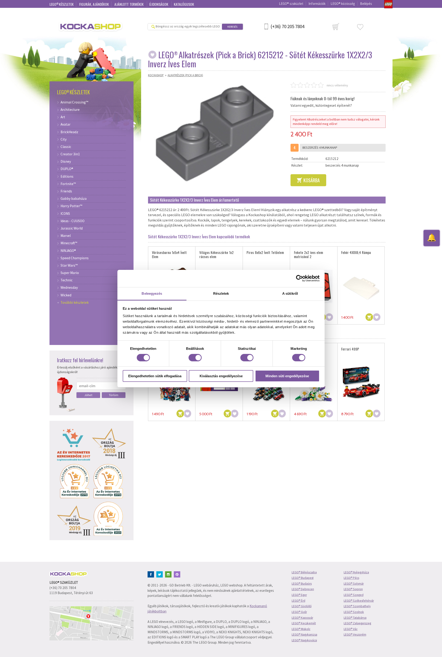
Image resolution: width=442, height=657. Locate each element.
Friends (66, 191)
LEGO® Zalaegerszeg (357, 623)
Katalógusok (184, 4)
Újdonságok (159, 4)
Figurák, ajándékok (94, 4)
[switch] (195, 357)
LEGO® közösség (343, 3)
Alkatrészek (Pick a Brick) (185, 75)
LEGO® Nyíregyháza (356, 572)
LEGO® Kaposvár (302, 618)
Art (63, 117)
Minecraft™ (69, 243)
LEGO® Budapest (303, 578)
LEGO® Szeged (353, 595)
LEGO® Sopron (353, 589)
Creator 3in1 (70, 154)
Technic (67, 280)
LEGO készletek (61, 4)
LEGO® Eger (299, 595)
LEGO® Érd (298, 601)
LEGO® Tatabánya (355, 618)
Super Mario (70, 273)
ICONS (65, 214)
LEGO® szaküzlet (291, 3)
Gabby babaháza (74, 199)
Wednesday (69, 288)
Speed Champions (75, 258)
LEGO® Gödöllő (301, 606)
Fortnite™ (68, 184)
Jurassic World (72, 228)
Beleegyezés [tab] (152, 293)
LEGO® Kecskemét (304, 623)
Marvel (66, 236)
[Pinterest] (178, 574)
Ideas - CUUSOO (72, 221)
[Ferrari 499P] (361, 383)
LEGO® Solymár (354, 584)
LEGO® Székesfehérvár (359, 601)
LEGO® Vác (351, 629)
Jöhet (88, 395)
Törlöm (113, 395)
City (64, 139)
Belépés (366, 3)
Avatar (65, 124)
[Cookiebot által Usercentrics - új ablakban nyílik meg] (299, 278)
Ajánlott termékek (129, 4)
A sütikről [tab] (290, 293)
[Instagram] (169, 574)
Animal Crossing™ (74, 102)
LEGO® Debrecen (303, 589)
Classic (66, 147)
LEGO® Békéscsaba (304, 572)
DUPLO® (67, 169)
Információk (317, 3)
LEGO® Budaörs (302, 584)
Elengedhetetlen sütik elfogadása (154, 376)
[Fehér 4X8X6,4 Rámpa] (361, 286)
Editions (67, 176)
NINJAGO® (68, 251)
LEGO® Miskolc (301, 629)
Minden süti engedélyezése (287, 376)
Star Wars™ (69, 265)
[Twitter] (160, 574)
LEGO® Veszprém (355, 634)
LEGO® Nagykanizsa (304, 634)
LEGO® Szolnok (354, 612)
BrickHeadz (69, 132)
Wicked (66, 295)
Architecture (70, 110)
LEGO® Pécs (351, 578)
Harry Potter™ (71, 206)
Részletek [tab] (221, 293)
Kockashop (156, 75)
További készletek (75, 303)
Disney (66, 161)
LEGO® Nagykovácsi (304, 640)
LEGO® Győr (299, 612)
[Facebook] (152, 574)
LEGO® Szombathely (357, 606)
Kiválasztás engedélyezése (221, 376)
